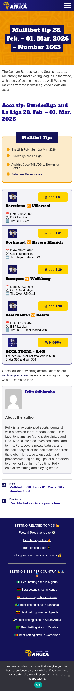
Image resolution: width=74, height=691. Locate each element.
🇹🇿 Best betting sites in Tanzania (37, 604)
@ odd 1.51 (53, 197)
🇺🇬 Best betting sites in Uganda (37, 612)
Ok (38, 685)
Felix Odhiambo (40, 391)
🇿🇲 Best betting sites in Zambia (37, 627)
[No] (69, 676)
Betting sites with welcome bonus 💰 (37, 555)
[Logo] (15, 6)
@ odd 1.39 (53, 269)
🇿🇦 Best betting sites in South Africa (37, 620)
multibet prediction (15, 375)
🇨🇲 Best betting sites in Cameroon (37, 635)
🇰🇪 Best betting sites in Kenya (37, 589)
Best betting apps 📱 (37, 547)
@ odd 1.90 (53, 306)
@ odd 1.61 (53, 233)
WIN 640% (53, 342)
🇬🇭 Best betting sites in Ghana (37, 597)
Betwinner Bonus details (27, 174)
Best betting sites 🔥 (37, 540)
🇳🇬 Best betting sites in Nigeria (37, 582)
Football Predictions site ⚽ (37, 532)
